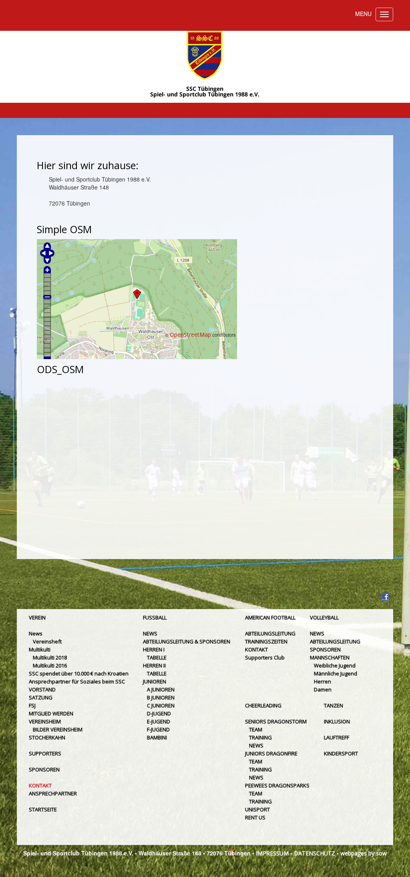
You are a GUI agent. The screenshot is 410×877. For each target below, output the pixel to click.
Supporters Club (265, 657)
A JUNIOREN (161, 689)
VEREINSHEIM (45, 721)
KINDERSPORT (341, 753)
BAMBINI (157, 737)
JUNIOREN (154, 681)
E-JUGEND (158, 721)
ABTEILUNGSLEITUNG (270, 633)
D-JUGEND (159, 713)
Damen (323, 689)
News (35, 633)
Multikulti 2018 (50, 657)
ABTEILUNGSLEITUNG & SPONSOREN (186, 641)
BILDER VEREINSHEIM (57, 729)
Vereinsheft (47, 641)
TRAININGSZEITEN (266, 641)
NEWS (150, 633)
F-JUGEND (158, 729)
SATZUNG (40, 697)
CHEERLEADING (263, 705)
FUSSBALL (155, 617)
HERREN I (154, 649)
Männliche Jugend (335, 673)
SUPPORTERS (45, 753)
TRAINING (260, 737)
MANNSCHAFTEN (330, 657)
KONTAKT (40, 785)
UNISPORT (257, 809)
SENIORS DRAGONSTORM (276, 721)
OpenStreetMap (190, 334)
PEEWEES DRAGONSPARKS (277, 785)
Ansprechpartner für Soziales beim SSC (77, 681)
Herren (322, 681)
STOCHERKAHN (47, 737)
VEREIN (37, 617)
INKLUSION (337, 721)
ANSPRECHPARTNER (53, 793)
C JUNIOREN (161, 705)
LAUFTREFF (336, 737)
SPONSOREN (44, 769)
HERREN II (154, 665)
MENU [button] (363, 14)
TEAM (255, 729)
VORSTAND (42, 689)
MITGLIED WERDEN (51, 713)
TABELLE (157, 657)
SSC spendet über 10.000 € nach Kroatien (79, 673)
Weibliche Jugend (335, 665)
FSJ (32, 705)
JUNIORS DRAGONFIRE (271, 753)
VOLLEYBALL (324, 617)
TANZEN (333, 705)
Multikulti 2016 (50, 665)
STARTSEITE (43, 809)
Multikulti (39, 649)
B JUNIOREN (161, 697)
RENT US (255, 817)
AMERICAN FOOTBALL (270, 617)
